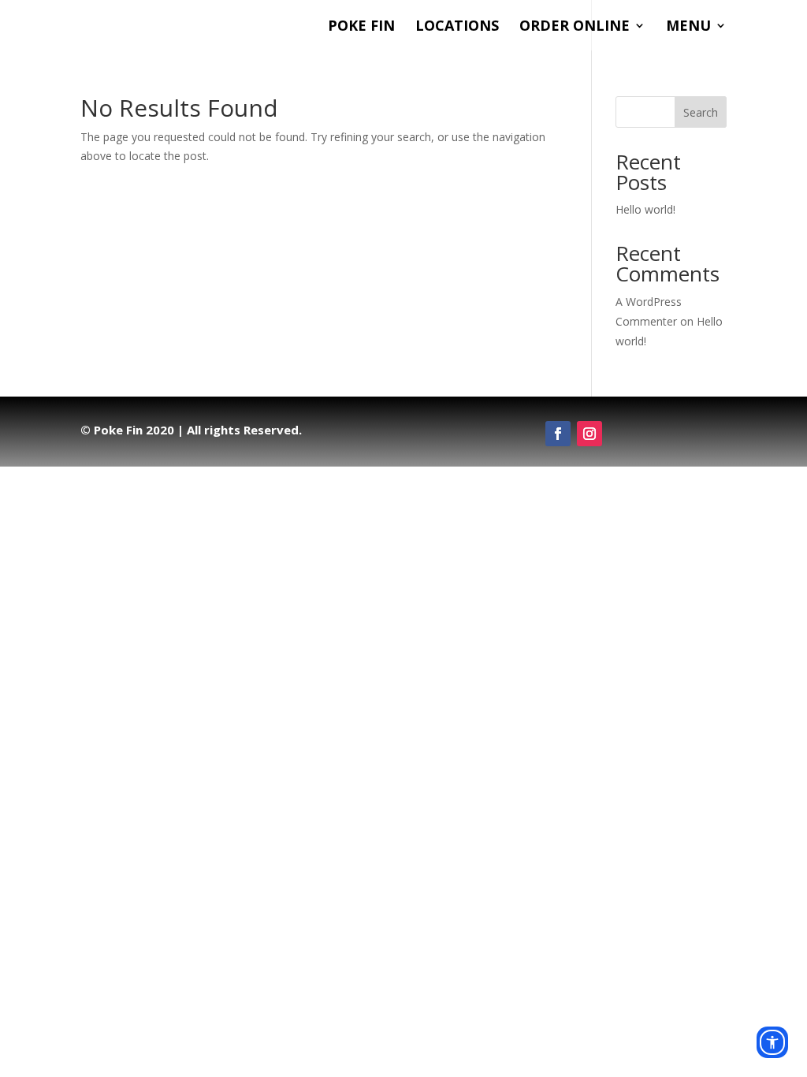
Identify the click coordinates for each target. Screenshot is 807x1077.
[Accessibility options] (772, 1042)
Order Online (574, 27)
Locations (457, 27)
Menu (688, 27)
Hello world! (645, 209)
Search (700, 112)
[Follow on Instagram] (589, 433)
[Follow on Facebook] (558, 433)
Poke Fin (361, 27)
